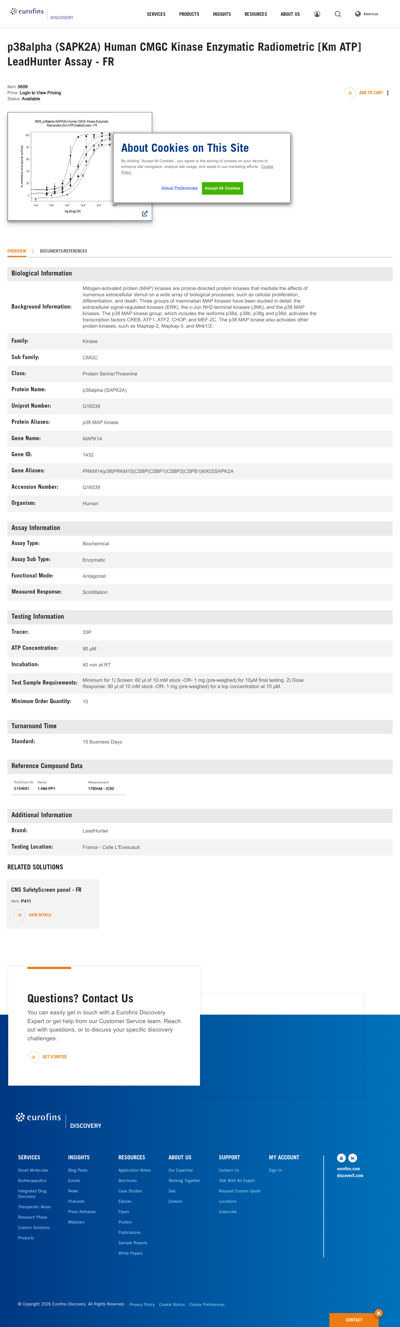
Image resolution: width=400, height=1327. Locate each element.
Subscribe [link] (228, 1212)
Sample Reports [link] (132, 1243)
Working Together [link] (184, 1181)
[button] (379, 1310)
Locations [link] (227, 1202)
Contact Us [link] (229, 1171)
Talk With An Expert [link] (237, 1181)
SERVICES (29, 1158)
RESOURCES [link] (256, 15)
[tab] (16, 251)
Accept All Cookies (222, 188)
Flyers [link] (123, 1212)
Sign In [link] (275, 1171)
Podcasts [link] (76, 1202)
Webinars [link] (76, 1223)
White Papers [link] (130, 1254)
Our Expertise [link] (181, 1171)
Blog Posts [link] (78, 1171)
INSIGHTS (79, 1158)
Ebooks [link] (125, 1202)
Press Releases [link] (82, 1212)
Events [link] (74, 1181)
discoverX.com (350, 1176)
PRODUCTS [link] (189, 15)
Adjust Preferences (179, 188)
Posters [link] (125, 1223)
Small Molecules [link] (33, 1171)
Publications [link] (129, 1233)
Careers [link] (175, 1202)
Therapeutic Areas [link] (34, 1207)
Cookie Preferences (207, 1305)
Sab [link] (172, 1191)
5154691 (22, 789)
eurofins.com (348, 1169)
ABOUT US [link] (290, 15)
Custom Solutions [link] (34, 1228)
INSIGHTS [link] (222, 15)
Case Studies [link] (130, 1191)
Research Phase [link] (32, 1218)
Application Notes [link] (134, 1171)
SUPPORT (229, 1158)
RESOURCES (131, 1158)
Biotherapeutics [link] (32, 1181)
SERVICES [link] (156, 15)
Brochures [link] (127, 1181)
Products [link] (26, 1238)
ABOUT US (180, 1158)
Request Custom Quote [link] (240, 1191)
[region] (202, 168)
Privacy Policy (142, 1305)
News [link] (73, 1191)
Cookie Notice (172, 1305)
